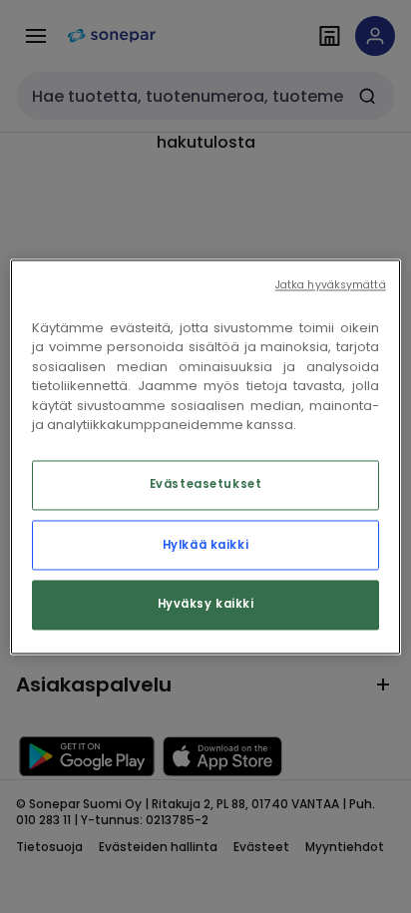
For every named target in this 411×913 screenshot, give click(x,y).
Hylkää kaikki (205, 545)
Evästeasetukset (206, 484)
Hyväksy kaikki (206, 604)
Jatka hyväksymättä (330, 284)
